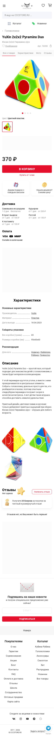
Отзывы (13, 683)
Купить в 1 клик (27, 175)
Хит (42, 665)
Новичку (35, 352)
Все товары (43, 678)
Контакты (13, 669)
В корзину (27, 169)
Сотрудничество (13, 692)
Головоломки (12, 31)
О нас (13, 646)
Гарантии (13, 651)
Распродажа (42, 669)
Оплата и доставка (13, 678)
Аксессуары (43, 656)
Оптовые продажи (13, 697)
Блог (13, 665)
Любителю (45, 352)
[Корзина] (50, 5)
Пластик (35, 318)
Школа (13, 688)
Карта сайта (13, 701)
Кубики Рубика (42, 646)
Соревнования (13, 656)
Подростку (45, 355)
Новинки (42, 23)
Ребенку (35, 355)
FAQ (13, 674)
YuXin (33, 313)
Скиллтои (43, 660)
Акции (13, 660)
